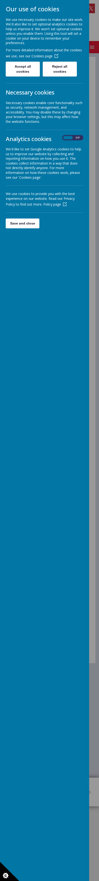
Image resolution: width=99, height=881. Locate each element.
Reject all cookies (60, 69)
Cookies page (42, 56)
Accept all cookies (23, 69)
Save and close (22, 223)
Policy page (52, 204)
